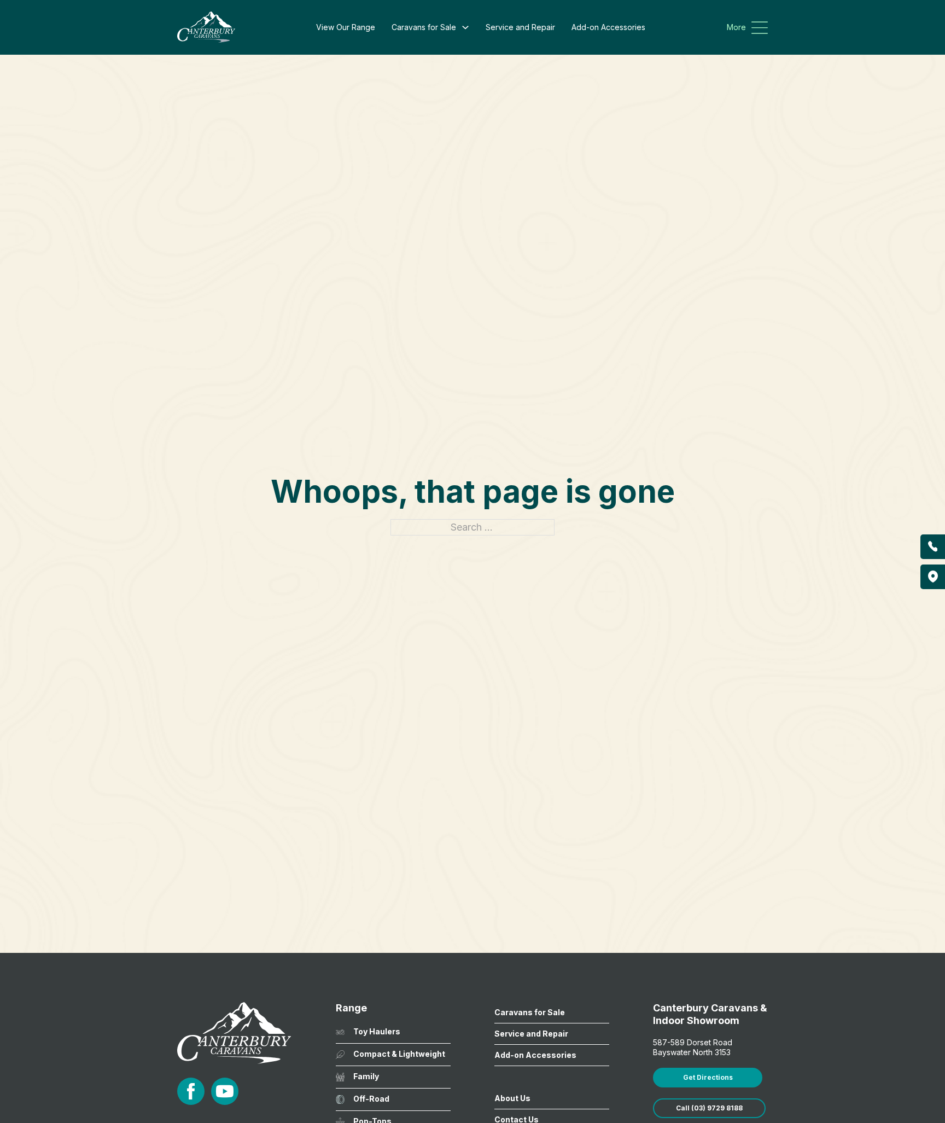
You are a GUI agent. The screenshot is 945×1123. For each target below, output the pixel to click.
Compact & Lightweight (399, 1053)
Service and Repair (520, 27)
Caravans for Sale (424, 27)
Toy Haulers (376, 1031)
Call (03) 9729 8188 (709, 1108)
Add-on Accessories (608, 27)
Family (366, 1076)
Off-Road (371, 1098)
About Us (512, 1098)
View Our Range (345, 27)
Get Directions (708, 1077)
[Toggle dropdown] (465, 27)
